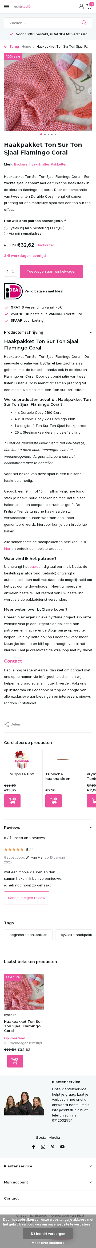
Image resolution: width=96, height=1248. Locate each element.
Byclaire (20, 164)
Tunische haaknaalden (57, 776)
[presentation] (5, 93)
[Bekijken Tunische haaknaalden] (63, 761)
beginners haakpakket (28, 935)
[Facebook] (33, 1147)
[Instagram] (43, 1147)
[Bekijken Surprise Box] (22, 761)
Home (26, 46)
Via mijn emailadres (25, 233)
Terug (14, 46)
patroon (36, 566)
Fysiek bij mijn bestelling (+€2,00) (37, 228)
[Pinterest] (53, 1147)
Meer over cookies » (48, 1243)
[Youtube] (62, 1147)
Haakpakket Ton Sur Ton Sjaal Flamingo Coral (23, 1026)
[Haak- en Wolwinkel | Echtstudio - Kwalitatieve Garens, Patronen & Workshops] (28, 6)
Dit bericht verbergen (48, 1234)
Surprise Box (22, 774)
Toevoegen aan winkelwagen (52, 271)
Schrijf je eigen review (26, 898)
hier (7, 548)
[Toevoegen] (12, 800)
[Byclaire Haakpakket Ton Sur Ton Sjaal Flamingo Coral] (24, 992)
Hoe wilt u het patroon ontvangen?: (35, 221)
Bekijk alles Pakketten (49, 164)
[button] (41, 134)
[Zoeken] (84, 22)
